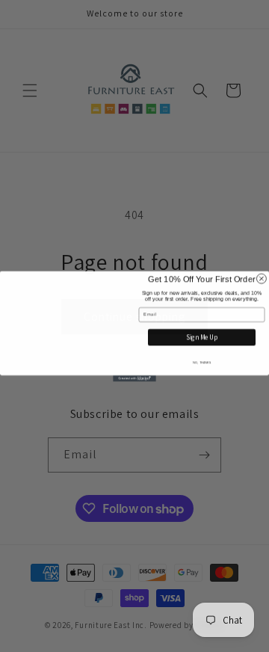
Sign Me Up (201, 337)
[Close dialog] (261, 263)
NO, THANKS (201, 362)
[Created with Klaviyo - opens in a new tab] (134, 393)
